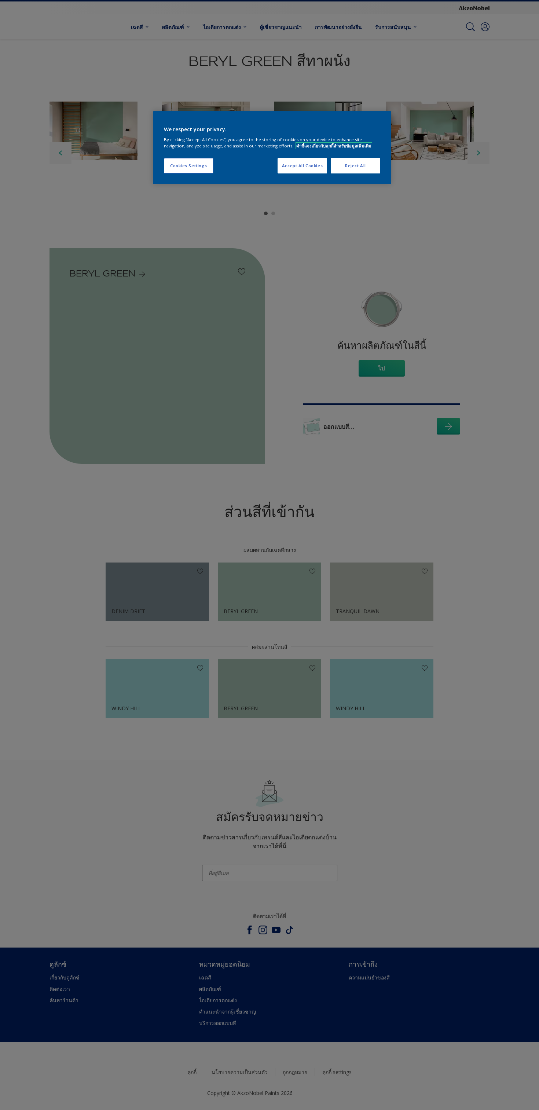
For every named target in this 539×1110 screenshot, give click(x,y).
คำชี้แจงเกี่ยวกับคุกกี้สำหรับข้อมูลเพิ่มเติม (333, 146)
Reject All (355, 165)
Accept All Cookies (302, 165)
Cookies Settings (188, 165)
